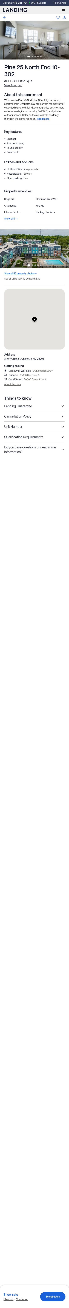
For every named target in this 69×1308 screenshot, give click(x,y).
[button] (34, 319)
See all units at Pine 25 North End (22, 278)
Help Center (59, 2)
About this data (12, 384)
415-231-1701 (20, 2)
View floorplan (13, 85)
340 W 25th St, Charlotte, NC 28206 (24, 358)
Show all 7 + (11, 218)
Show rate (11, 1294)
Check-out (22, 1299)
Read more (43, 118)
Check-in (8, 1299)
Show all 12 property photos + (20, 273)
